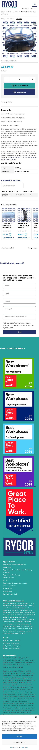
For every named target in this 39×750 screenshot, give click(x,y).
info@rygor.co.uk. (20, 633)
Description (10, 19)
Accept (19, 736)
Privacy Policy (23, 747)
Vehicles (19, 19)
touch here (13, 157)
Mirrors (16, 12)
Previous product (8, 248)
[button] (36, 717)
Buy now (20, 92)
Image (3, 19)
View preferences (19, 742)
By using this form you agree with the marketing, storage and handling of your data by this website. (18, 325)
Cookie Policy (14, 747)
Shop (9, 12)
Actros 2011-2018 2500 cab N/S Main (23, 226)
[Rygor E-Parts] (9, 4)
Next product (32, 248)
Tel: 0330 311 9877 (28, 9)
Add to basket (20, 85)
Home (3, 12)
